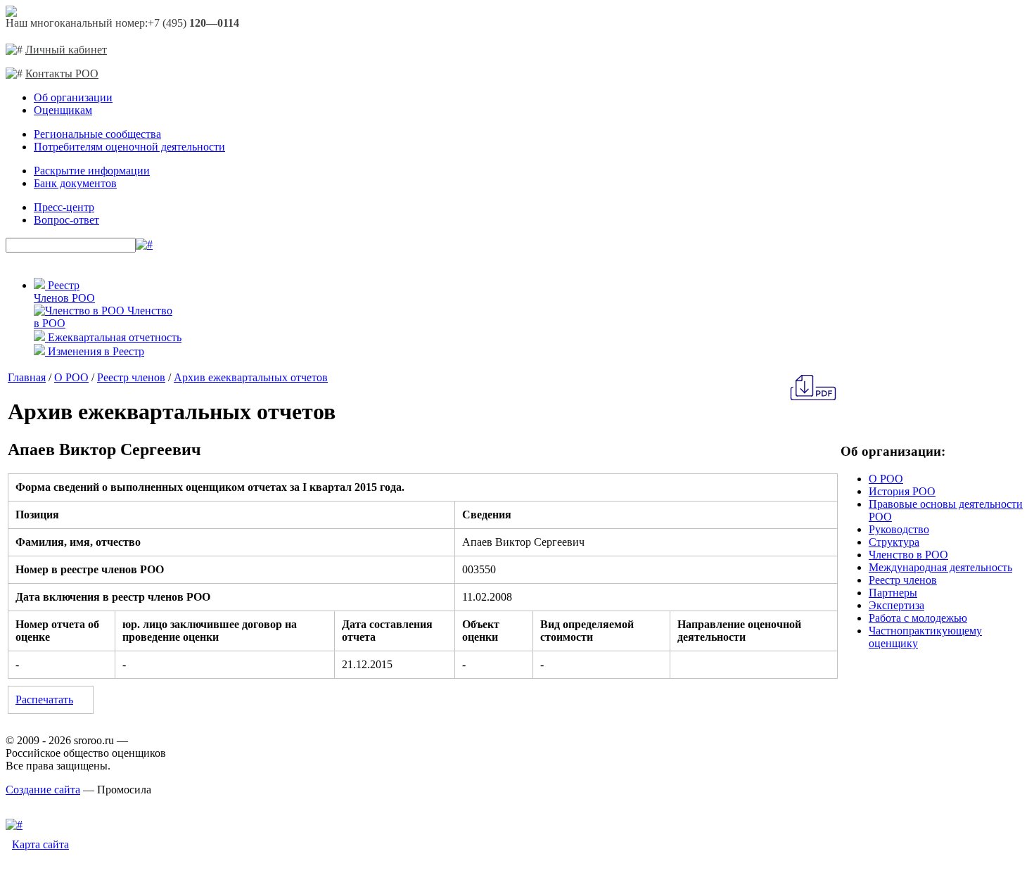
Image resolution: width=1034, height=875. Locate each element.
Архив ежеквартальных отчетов (251, 377)
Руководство (899, 529)
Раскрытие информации (92, 171)
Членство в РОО (908, 555)
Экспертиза (896, 605)
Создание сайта (43, 790)
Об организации (73, 97)
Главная (27, 377)
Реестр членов (131, 377)
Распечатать (44, 699)
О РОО (71, 377)
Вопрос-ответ (66, 220)
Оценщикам (63, 110)
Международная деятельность (940, 567)
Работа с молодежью (918, 618)
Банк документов (75, 183)
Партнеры (893, 593)
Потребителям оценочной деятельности (129, 147)
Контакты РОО (61, 73)
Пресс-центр (64, 207)
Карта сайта (40, 844)
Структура (894, 542)
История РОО (902, 491)
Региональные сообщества (97, 134)
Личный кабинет (66, 50)
